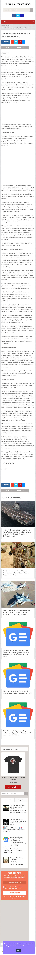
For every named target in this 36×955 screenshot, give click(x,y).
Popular (21, 800)
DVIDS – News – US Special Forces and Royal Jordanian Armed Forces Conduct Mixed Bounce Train (16, 573)
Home (2, 25)
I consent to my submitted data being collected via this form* (14, 887)
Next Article (21, 47)
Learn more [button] (26, 946)
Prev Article (8, 47)
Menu (4, 21)
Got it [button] (18, 950)
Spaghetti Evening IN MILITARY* (16, 858)
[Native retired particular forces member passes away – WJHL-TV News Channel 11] (18, 675)
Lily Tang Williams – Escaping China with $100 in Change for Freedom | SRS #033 (18, 822)
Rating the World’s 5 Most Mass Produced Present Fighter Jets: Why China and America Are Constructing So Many (17, 612)
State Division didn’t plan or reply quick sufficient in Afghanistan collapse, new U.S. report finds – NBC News (17, 733)
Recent (8, 800)
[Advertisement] (18, 113)
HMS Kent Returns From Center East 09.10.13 (17, 806)
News (7, 25)
